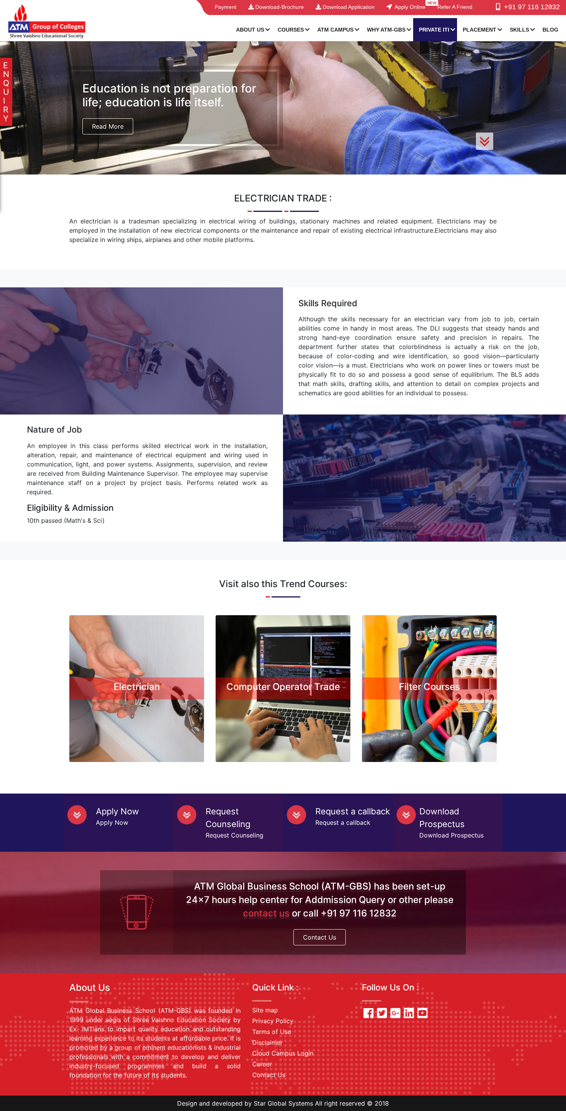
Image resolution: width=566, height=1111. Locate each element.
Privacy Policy (272, 1021)
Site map (265, 1010)
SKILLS (519, 30)
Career (262, 1064)
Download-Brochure (279, 7)
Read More (108, 126)
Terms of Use (271, 1031)
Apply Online (408, 7)
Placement (479, 30)
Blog (550, 30)
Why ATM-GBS (386, 30)
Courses (291, 30)
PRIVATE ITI (434, 30)
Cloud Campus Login (282, 1053)
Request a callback (352, 811)
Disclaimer (267, 1042)
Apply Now (117, 811)
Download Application (348, 7)
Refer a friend (454, 7)
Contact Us (319, 937)
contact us (266, 913)
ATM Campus (335, 30)
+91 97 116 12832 (530, 7)
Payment (225, 7)
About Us (250, 30)
